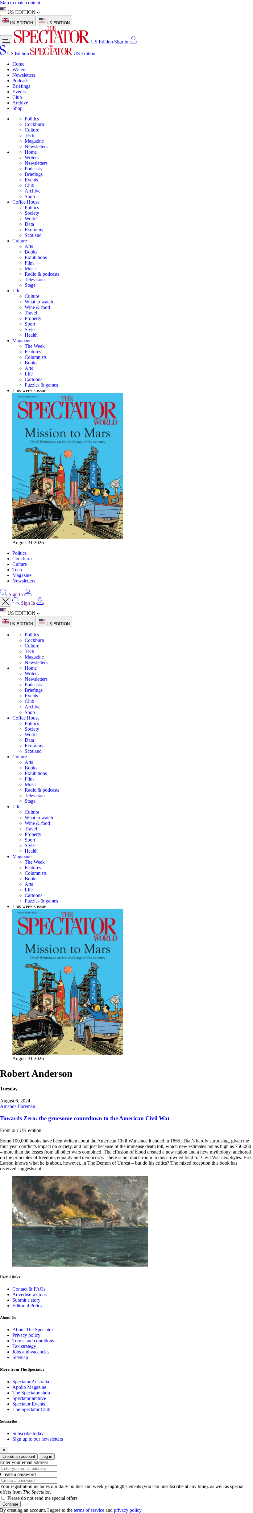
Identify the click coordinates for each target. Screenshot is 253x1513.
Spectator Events (28, 1403)
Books (31, 251)
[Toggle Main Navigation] (6, 40)
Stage (30, 285)
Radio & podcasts (42, 274)
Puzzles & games (41, 384)
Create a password (18, 1474)
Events (19, 91)
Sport (30, 324)
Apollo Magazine (29, 1387)
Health (31, 335)
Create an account (18, 1456)
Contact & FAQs (28, 1289)
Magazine (34, 141)
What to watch (39, 301)
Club (17, 97)
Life (16, 290)
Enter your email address (24, 1462)
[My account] (133, 41)
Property (33, 318)
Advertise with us (29, 1294)
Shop (17, 108)
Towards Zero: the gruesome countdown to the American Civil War (85, 1118)
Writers (19, 69)
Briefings (21, 86)
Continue (10, 1504)
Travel (31, 312)
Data (29, 224)
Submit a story (26, 1300)
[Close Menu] (5, 602)
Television (35, 279)
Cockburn (34, 124)
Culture (32, 129)
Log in (46, 1456)
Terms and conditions (33, 1340)
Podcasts (20, 80)
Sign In (121, 41)
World (31, 218)
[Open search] (3, 594)
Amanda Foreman (17, 1106)
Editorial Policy (27, 1305)
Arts (29, 246)
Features (33, 351)
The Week (35, 346)
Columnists (36, 357)
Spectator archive (29, 1398)
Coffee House (25, 202)
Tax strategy (24, 1346)
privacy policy (128, 1510)
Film (29, 263)
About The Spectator (32, 1329)
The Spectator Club (31, 1409)
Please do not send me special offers (42, 1498)
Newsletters (23, 75)
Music (31, 268)
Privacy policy (26, 1335)
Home (18, 64)
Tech (29, 135)
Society (32, 213)
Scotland (33, 235)
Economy (34, 229)
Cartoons (33, 379)
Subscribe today (28, 1433)
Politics (32, 118)
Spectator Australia (30, 1381)
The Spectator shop (31, 1392)
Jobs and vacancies (30, 1351)
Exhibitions (36, 257)
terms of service (89, 1510)
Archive (20, 102)
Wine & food (37, 307)
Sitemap (20, 1357)
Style (30, 329)
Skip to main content (20, 2)
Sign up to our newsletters (37, 1439)
